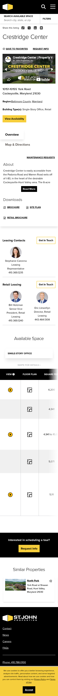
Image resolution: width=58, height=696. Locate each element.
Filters (47, 18)
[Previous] (5, 68)
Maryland (37, 101)
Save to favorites (17, 48)
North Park (33, 581)
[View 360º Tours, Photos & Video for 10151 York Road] (10, 390)
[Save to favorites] (51, 581)
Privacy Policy (40, 679)
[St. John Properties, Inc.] (20, 7)
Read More (29, 189)
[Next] (52, 68)
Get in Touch (46, 240)
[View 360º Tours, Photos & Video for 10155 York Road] (10, 434)
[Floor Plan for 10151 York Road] (29, 389)
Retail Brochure (17, 217)
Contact (7, 628)
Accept (29, 690)
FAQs (6, 648)
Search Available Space (18, 15)
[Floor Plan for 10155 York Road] (29, 409)
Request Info (41, 48)
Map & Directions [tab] (17, 144)
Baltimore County (21, 101)
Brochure (13, 207)
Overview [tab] (12, 134)
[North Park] (15, 589)
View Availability (14, 119)
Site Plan (35, 207)
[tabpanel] (29, 188)
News (6, 635)
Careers (7, 641)
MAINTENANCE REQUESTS (41, 157)
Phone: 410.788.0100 (14, 662)
